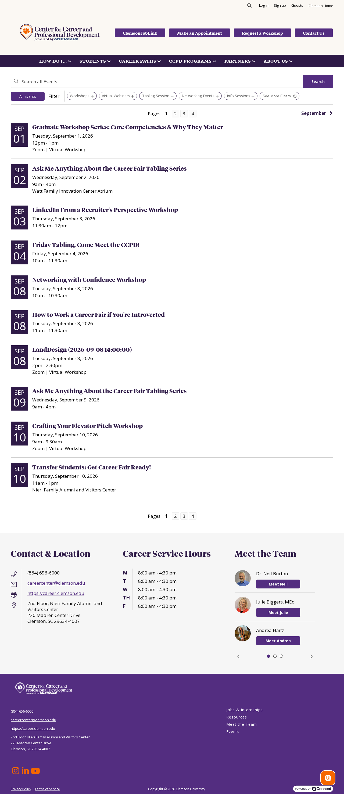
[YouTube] (35, 771)
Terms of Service (47, 789)
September (313, 113)
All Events (27, 96)
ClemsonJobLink (140, 33)
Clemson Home (321, 5)
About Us (276, 61)
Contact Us (314, 33)
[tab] (268, 656)
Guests (297, 5)
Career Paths (137, 61)
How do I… (53, 61)
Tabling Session (155, 95)
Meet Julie (278, 612)
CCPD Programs (190, 61)
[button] (238, 656)
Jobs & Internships (244, 709)
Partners (237, 61)
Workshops (79, 95)
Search (318, 81)
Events (232, 731)
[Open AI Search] (327, 777)
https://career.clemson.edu (55, 593)
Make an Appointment (199, 33)
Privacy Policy (21, 789)
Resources (236, 717)
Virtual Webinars (116, 95)
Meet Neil (278, 584)
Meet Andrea (278, 640)
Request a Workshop (262, 33)
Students (93, 61)
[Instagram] (15, 771)
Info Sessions (238, 95)
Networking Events (198, 95)
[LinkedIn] (25, 771)
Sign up (280, 5)
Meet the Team (241, 724)
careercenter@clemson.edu (56, 583)
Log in (263, 5)
